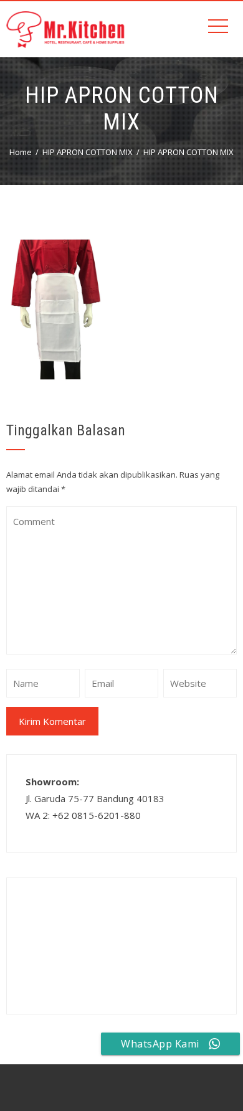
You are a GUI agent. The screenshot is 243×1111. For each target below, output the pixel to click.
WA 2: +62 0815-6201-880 (83, 815)
